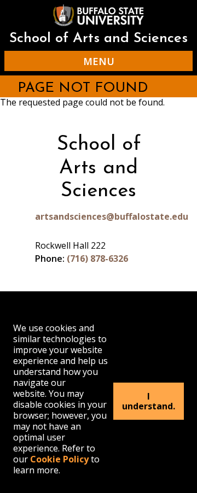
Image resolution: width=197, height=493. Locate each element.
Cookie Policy (59, 459)
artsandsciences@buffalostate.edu (98, 216)
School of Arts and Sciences (98, 38)
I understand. (148, 401)
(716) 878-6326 (97, 259)
